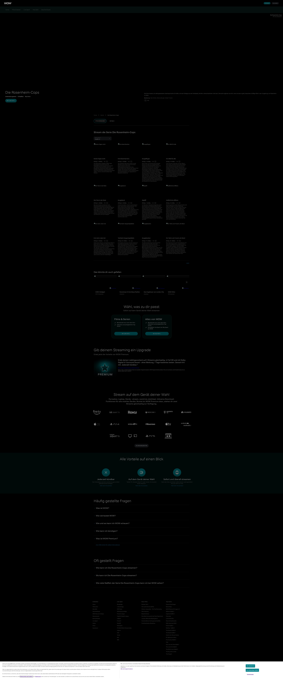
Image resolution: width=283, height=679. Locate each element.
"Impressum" (38, 676)
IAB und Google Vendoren (127, 669)
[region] (141, 670)
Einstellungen (250, 674)
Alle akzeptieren (250, 666)
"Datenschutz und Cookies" (26, 676)
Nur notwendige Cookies (252, 670)
